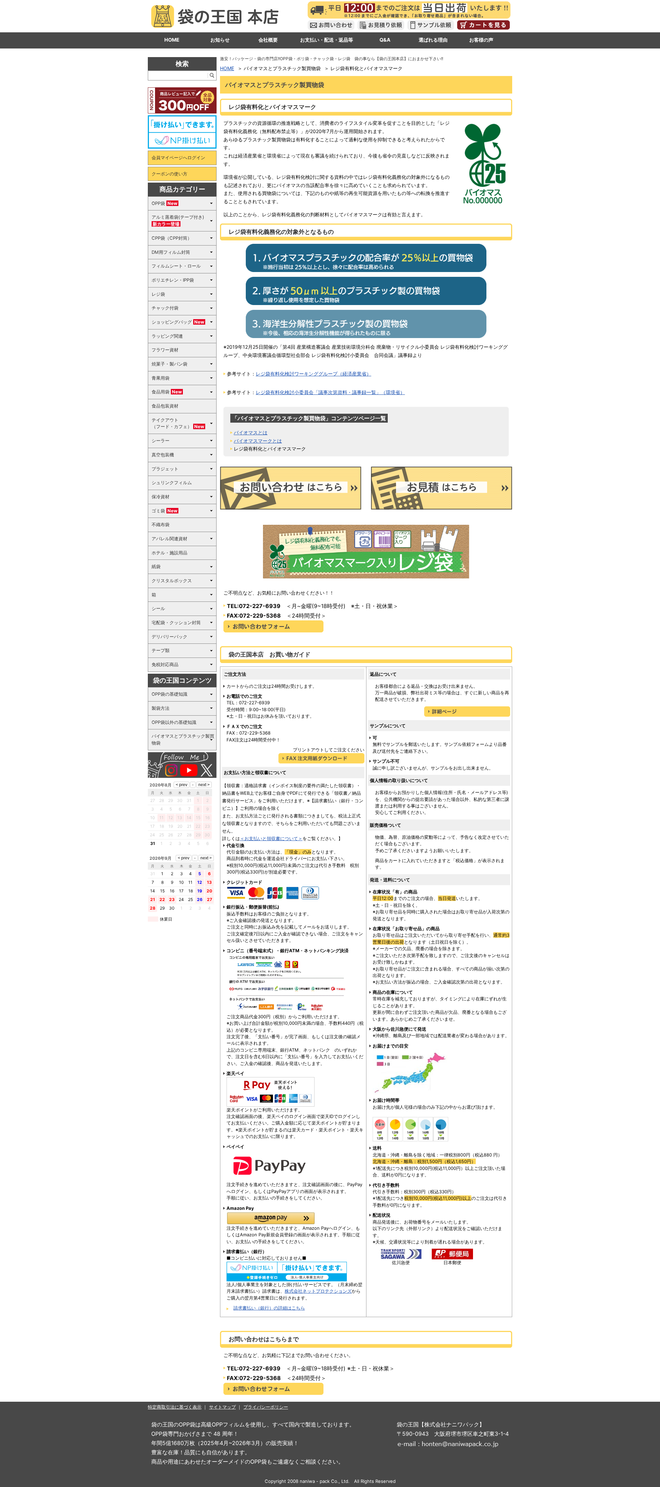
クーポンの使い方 (169, 173)
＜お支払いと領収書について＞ (271, 838)
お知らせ (220, 40)
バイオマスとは (250, 432)
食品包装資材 (165, 406)
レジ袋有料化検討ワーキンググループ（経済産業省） (313, 374)
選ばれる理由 (433, 40)
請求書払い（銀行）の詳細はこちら (269, 1308)
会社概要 (268, 40)
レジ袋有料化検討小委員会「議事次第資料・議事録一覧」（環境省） (330, 392)
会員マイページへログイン (178, 157)
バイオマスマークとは (258, 441)
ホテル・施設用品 (169, 552)
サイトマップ (222, 1407)
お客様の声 (481, 40)
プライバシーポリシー (265, 1407)
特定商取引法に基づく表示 (174, 1407)
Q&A (385, 40)
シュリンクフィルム (172, 482)
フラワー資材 (165, 349)
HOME (171, 40)
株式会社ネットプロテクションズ (318, 1291)
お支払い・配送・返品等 (326, 40)
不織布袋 (160, 524)
